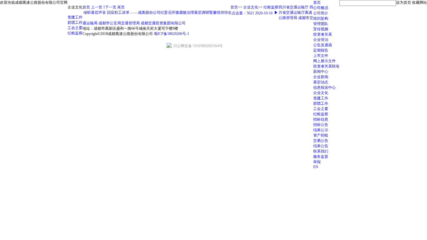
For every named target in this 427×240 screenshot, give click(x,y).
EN (315, 167)
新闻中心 (320, 71)
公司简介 (320, 13)
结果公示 (320, 130)
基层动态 (320, 82)
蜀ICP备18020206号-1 (171, 34)
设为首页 (403, 2)
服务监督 (320, 156)
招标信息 (320, 119)
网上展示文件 (324, 61)
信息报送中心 (324, 87)
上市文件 (320, 55)
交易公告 (320, 140)
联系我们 (320, 151)
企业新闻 (320, 77)
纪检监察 (320, 114)
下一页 (111, 7)
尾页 (121, 7)
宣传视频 (320, 29)
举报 (317, 162)
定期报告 (320, 50)
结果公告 (320, 146)
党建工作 (320, 98)
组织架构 (320, 18)
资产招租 (320, 135)
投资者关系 (322, 34)
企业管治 (320, 40)
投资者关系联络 (326, 66)
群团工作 (320, 103)
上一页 (96, 7)
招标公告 (320, 124)
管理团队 (320, 24)
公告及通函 (322, 45)
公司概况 (320, 8)
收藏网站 (419, 2)
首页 (317, 2)
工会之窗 (320, 109)
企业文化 (320, 93)
